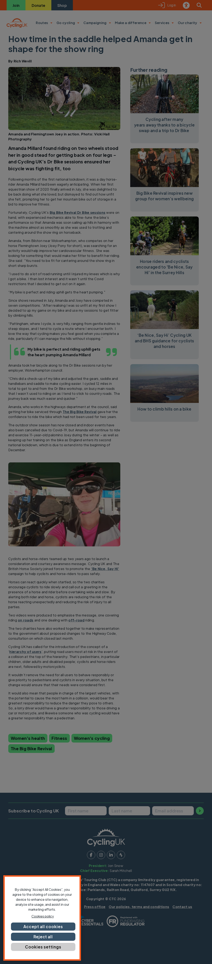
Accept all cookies (43, 926)
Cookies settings (43, 946)
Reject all (43, 936)
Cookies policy (42, 916)
